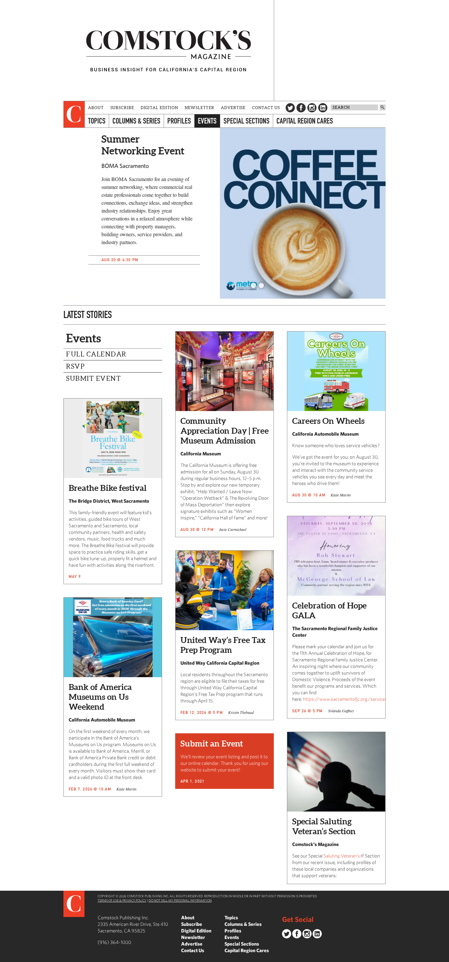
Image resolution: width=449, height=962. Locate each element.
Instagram (312, 107)
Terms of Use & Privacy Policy (122, 900)
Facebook (301, 107)
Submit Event (93, 378)
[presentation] (74, 114)
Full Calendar (96, 354)
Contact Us (266, 107)
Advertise (233, 107)
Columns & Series (136, 121)
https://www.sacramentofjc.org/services (345, 699)
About (96, 107)
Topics (97, 121)
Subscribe (122, 107)
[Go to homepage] (168, 50)
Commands (5, 957)
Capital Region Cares (304, 121)
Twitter (290, 107)
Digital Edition (159, 107)
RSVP (75, 366)
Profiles (179, 121)
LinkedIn (322, 107)
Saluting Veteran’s (341, 856)
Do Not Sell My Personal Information (180, 900)
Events (207, 121)
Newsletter (199, 107)
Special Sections (247, 121)
